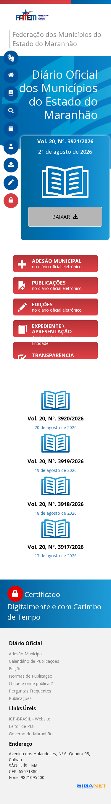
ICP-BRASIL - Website (29, 719)
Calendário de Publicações (34, 661)
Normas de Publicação (30, 676)
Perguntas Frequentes (30, 691)
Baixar (61, 216)
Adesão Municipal (26, 654)
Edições (16, 668)
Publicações (20, 698)
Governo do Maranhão (31, 734)
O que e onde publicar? (31, 683)
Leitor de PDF (22, 726)
